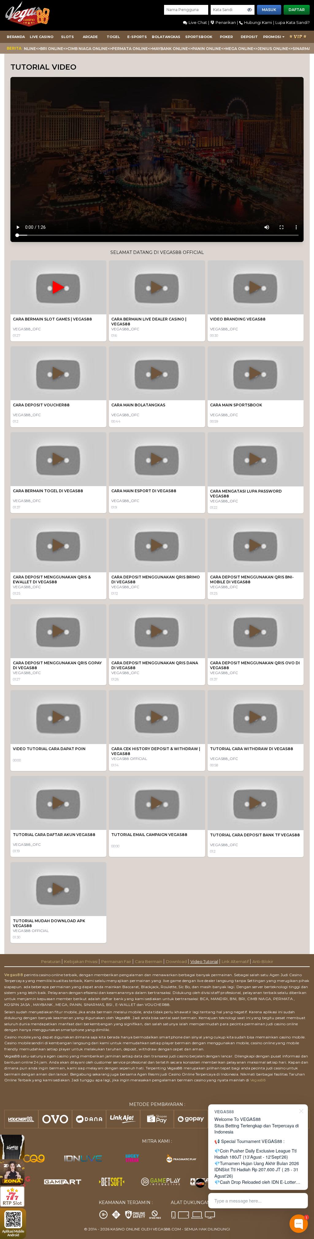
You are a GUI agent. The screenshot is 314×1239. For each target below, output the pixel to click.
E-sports (137, 37)
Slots (67, 37)
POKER (226, 37)
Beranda (16, 37)
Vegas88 (13, 974)
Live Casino (41, 37)
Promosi (272, 37)
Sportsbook (198, 37)
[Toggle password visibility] (249, 9)
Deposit (249, 37)
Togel (113, 37)
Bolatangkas (166, 37)
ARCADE (90, 37)
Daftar (297, 9)
